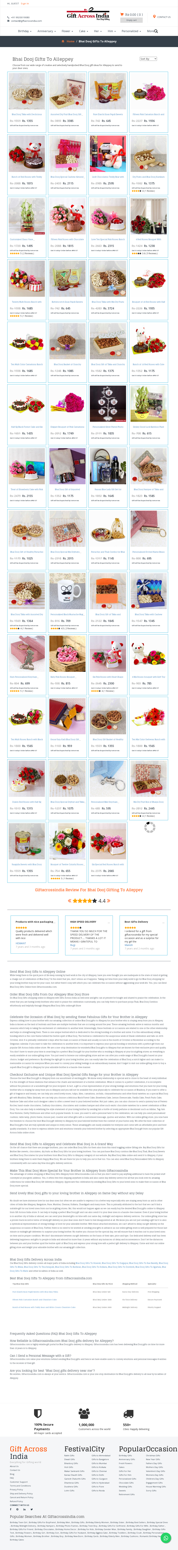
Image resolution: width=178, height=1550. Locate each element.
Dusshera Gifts (71, 1486)
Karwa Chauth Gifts (73, 1475)
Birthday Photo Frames (67, 1525)
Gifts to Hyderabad (100, 1482)
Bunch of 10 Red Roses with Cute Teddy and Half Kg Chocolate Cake (148, 365)
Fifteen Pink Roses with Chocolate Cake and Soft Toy (67, 240)
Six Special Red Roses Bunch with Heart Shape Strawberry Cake (108, 865)
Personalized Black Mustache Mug (67, 614)
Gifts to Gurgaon (99, 1478)
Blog (12, 1474)
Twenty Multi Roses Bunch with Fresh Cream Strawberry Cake (27, 303)
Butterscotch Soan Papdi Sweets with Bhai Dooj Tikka (67, 303)
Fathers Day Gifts (154, 1463)
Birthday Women (24, 1536)
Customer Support (19, 1482)
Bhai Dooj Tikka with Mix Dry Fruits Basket (108, 303)
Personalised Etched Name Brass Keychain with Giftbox (148, 553)
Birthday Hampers (46, 1525)
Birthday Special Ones (157, 1522)
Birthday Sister (117, 1522)
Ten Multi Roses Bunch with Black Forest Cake (27, 740)
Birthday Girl (39, 1532)
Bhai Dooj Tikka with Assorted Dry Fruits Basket (27, 615)
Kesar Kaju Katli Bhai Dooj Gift (65, 739)
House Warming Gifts (156, 1486)
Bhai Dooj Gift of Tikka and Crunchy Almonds (108, 365)
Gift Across (28, 1453)
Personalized (130, 31)
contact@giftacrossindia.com (26, 20)
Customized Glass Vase (21, 239)
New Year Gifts (153, 1459)
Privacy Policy (16, 1489)
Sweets (122, 1490)
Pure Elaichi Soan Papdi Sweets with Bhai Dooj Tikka (108, 115)
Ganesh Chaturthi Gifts (75, 1478)
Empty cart (132, 20)
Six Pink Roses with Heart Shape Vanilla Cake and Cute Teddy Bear (108, 678)
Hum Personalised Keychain (23, 677)
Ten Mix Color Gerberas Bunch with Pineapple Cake (148, 740)
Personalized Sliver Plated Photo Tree (108, 428)
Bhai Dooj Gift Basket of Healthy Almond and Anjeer (108, 740)
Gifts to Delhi (98, 1475)
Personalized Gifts (127, 1478)
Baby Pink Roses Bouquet (63, 677)
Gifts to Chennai (99, 1471)
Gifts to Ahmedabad (101, 1455)
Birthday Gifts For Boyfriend (42, 1522)
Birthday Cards (91, 1536)
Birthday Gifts (125, 1455)
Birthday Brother (41, 1536)
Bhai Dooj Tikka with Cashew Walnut (148, 615)
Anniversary (45, 31)
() (134, 15)
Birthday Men (63, 1522)
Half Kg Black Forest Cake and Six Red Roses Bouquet (27, 428)
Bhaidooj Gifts (71, 1463)
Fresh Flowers (125, 1463)
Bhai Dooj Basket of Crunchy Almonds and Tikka (67, 365)
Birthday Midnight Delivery (23, 1525)
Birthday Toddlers (117, 1532)
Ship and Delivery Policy (21, 1493)
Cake (82, 31)
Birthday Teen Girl (18, 1522)
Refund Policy (16, 1501)
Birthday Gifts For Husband (73, 1532)
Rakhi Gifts (69, 1455)
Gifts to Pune (98, 1486)
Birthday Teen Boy (88, 1525)
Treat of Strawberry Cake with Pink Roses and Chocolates (27, 490)
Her (96, 31)
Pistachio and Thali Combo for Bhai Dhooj (108, 553)
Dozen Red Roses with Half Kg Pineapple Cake (26, 803)
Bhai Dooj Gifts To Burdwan (68, 1267)
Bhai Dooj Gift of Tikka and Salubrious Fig (108, 615)
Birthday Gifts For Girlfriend (112, 1525)
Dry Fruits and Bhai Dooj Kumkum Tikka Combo (149, 178)
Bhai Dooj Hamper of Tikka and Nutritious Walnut (148, 490)
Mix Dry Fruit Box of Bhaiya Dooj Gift (149, 803)
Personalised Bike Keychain (104, 802)
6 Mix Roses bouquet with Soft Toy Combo (148, 678)
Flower (66, 31)
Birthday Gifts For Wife (137, 1525)
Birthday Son (53, 1532)
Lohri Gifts (69, 1490)
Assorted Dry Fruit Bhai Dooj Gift (66, 114)
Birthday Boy (57, 1536)
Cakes (121, 1467)
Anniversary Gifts (127, 1459)
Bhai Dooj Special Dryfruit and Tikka (67, 802)
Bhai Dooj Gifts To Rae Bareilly (143, 1263)
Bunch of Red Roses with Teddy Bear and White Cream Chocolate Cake (44, 1307)
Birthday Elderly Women (97, 1522)
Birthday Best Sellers (135, 1522)
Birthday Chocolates (44, 1529)
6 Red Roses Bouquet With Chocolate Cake (148, 240)
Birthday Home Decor (65, 1529)
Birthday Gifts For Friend (21, 1529)
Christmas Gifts (153, 1455)
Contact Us (15, 1470)
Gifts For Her (125, 1471)
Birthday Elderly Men (110, 1536)
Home (71, 41)
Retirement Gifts (127, 1494)
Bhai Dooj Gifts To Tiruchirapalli (39, 1267)
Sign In (25, 3)
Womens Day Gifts (154, 1475)
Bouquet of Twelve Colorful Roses (67, 864)
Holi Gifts (68, 1467)
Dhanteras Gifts (71, 1482)
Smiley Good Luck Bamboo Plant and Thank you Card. (148, 428)
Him (110, 31)
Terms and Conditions (20, 1485)
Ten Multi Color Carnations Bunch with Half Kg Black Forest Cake (27, 365)
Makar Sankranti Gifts (74, 1471)
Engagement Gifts (154, 1482)
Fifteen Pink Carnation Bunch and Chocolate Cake (148, 115)
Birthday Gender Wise (105, 1529)
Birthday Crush (135, 1532)
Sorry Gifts (151, 1490)
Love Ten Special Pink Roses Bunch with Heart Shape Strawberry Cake (108, 240)
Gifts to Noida (98, 1490)
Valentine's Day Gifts (155, 1471)
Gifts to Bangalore (100, 1459)
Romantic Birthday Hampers (153, 1536)
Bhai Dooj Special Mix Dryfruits (65, 552)
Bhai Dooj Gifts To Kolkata (94, 1267)
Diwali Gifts (69, 1459)
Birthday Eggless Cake (97, 1532)
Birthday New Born (74, 1536)
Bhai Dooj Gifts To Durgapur (115, 1263)
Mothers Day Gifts (154, 1467)
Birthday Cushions (129, 1536)
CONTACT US (164, 17)
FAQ (12, 1478)
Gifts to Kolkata (99, 1467)
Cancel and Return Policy (21, 1497)
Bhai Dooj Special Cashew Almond (67, 177)
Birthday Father (157, 1525)
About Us (14, 1466)
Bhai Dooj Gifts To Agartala (148, 1267)
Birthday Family (125, 1529)
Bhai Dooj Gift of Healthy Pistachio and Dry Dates (26, 553)
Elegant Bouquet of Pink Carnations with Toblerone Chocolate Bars (67, 428)
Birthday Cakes (17, 1539)
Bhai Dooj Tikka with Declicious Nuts (27, 115)
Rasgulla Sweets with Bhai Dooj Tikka (27, 865)
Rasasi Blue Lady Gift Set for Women (108, 490)
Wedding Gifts (125, 1486)
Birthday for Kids (86, 1529)
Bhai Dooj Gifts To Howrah (88, 1263)
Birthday (23, 31)
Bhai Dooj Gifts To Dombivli (121, 1267)
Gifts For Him (125, 1475)
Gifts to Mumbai (99, 1463)
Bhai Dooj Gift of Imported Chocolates (67, 490)
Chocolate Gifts (126, 1482)
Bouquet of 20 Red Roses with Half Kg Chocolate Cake (148, 303)
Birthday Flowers (23, 1532)
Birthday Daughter (142, 1529)
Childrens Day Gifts (155, 1478)
